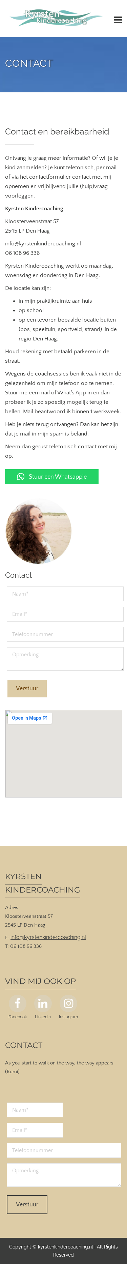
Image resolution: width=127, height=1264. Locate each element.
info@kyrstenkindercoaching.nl (48, 937)
